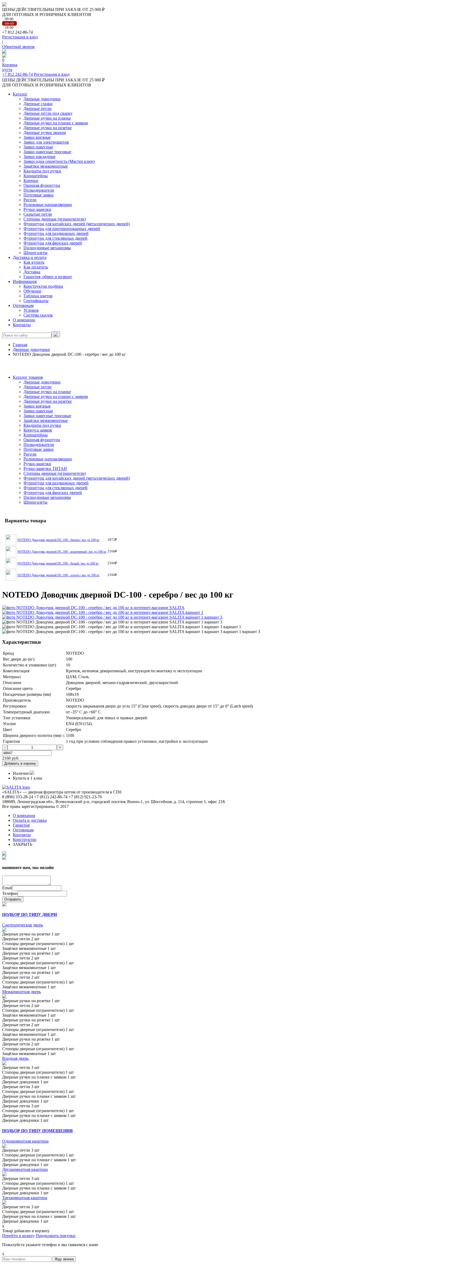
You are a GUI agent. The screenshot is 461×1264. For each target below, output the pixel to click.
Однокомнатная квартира (25, 1141)
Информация (25, 281)
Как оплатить (35, 267)
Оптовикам (23, 305)
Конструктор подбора (43, 286)
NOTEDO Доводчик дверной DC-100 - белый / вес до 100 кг (58, 563)
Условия (30, 310)
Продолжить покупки (55, 1235)
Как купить (33, 262)
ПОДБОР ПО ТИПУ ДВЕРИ (29, 914)
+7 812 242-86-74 (17, 74)
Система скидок (38, 315)
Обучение (32, 291)
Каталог (20, 94)
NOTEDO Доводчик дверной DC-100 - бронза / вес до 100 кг (58, 540)
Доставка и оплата (29, 257)
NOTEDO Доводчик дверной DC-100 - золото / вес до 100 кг (58, 575)
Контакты (22, 324)
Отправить (12, 899)
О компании (24, 320)
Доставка (31, 272)
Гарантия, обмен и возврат (47, 276)
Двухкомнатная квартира (25, 1169)
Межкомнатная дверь (21, 991)
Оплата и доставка (30, 820)
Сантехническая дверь (22, 925)
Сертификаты (36, 300)
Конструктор (24, 839)
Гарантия (21, 825)
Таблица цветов (38, 296)
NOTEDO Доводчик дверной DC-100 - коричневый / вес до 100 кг (61, 552)
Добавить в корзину (20, 763)
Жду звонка (64, 1259)
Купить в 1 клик (27, 778)
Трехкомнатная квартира (24, 1197)
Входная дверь (15, 1058)
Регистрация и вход (20, 37)
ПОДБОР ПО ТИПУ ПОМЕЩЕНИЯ (37, 1130)
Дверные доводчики (31, 349)
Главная (20, 344)
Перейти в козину (18, 1235)
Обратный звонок (18, 46)
